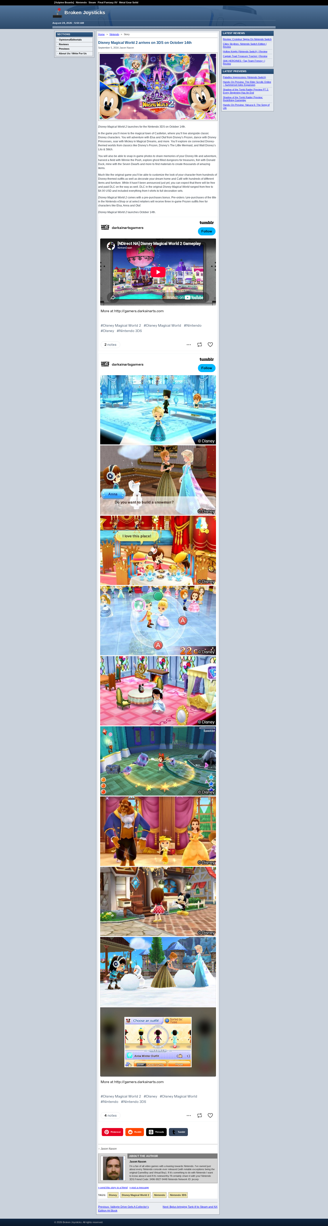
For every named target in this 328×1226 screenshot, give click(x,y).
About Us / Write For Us (73, 53)
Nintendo (81, 2)
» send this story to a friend (113, 1187)
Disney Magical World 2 (135, 1195)
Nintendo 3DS (178, 1195)
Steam (92, 2)
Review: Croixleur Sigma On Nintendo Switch (247, 39)
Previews (64, 48)
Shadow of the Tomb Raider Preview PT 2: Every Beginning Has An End (246, 91)
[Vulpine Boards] (64, 2)
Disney (113, 1195)
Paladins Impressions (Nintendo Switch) (244, 77)
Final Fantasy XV (107, 2)
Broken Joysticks (84, 12)
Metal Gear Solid (128, 2)
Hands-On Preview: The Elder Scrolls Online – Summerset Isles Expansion (247, 83)
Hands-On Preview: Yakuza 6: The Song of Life (246, 106)
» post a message (139, 1187)
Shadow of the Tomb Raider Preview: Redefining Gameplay (243, 99)
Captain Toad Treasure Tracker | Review (245, 56)
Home (101, 34)
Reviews (64, 44)
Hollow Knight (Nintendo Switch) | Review (245, 51)
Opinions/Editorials (70, 39)
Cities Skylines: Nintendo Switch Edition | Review (245, 45)
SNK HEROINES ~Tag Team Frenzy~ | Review (244, 62)
